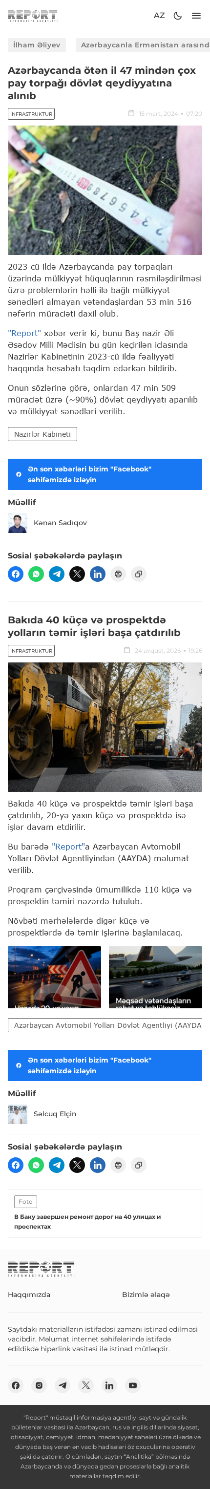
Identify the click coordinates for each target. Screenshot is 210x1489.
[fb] (15, 574)
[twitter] (77, 574)
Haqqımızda (29, 1294)
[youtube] (133, 1385)
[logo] (33, 16)
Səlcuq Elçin (55, 1113)
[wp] (36, 574)
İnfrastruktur (31, 114)
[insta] (39, 1385)
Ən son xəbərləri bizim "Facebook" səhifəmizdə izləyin (89, 474)
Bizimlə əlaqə (146, 1294)
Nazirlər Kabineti (42, 434)
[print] (118, 574)
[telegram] (56, 574)
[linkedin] (97, 574)
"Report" (24, 333)
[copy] (139, 574)
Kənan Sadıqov (60, 522)
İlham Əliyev (37, 45)
